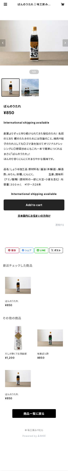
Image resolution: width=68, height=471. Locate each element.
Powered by (30, 436)
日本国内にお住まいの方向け (34, 215)
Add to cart (34, 205)
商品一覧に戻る (34, 413)
